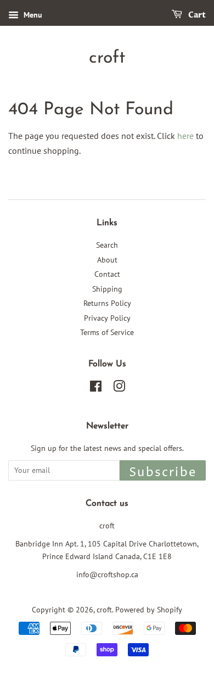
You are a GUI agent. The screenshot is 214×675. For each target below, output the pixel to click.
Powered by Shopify (148, 610)
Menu (31, 15)
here (185, 135)
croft (107, 58)
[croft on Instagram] (119, 388)
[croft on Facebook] (95, 388)
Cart (196, 15)
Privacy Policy (107, 318)
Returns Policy (107, 303)
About (107, 260)
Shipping (107, 289)
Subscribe (162, 473)
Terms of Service (107, 332)
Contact (107, 274)
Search (107, 245)
